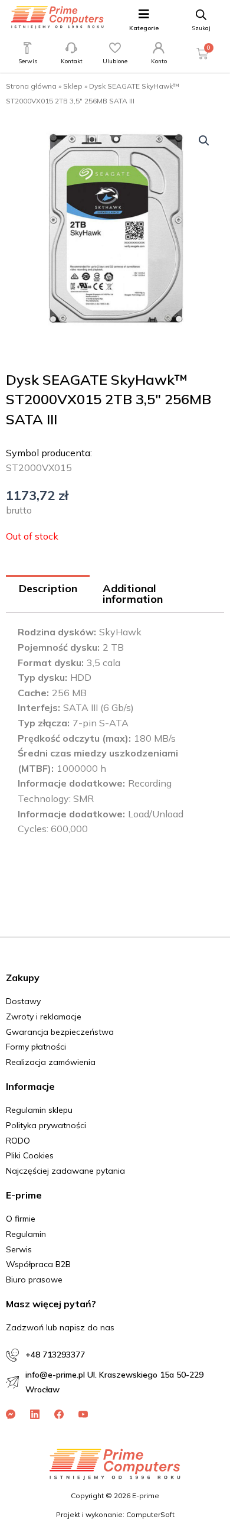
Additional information (133, 594)
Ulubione (115, 61)
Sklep (73, 86)
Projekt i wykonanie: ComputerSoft (115, 1514)
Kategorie (144, 28)
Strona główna (31, 86)
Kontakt (72, 61)
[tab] (48, 594)
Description (48, 588)
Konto (159, 61)
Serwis (27, 61)
